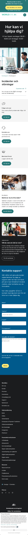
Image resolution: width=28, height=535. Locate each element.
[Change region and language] (15, 484)
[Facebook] (5, 493)
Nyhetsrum (5, 403)
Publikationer (5, 473)
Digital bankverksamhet (8, 454)
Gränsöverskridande (7, 424)
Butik (3, 413)
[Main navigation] (24, 14)
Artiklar (4, 470)
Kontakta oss (6, 132)
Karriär (4, 388)
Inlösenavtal (5, 443)
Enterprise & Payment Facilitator (11, 421)
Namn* (4, 302)
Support (4, 400)
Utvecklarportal (6, 397)
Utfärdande (5, 440)
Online (3, 416)
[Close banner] (26, 1)
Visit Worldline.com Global (14, 7)
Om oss (4, 386)
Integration (5, 430)
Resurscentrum (6, 467)
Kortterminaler (6, 427)
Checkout (4, 433)
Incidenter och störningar (10, 83)
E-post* (4, 320)
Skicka (5, 365)
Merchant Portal (6, 156)
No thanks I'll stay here (14, 10)
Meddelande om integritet (14, 508)
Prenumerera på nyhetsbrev (9, 476)
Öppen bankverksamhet (8, 449)
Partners (4, 391)
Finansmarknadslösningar (9, 460)
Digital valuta (5, 457)
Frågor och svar (6, 108)
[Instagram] (12, 493)
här (7, 355)
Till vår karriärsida (7, 259)
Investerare (5, 394)
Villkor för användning (14, 511)
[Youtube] (9, 493)
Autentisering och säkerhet (9, 451)
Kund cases (5, 479)
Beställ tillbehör (7, 211)
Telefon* (4, 311)
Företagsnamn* (6, 328)
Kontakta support (12, 270)
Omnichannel (5, 418)
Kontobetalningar (6, 446)
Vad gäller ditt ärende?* (8, 337)
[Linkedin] (2, 493)
